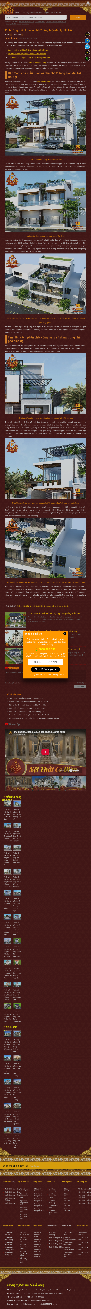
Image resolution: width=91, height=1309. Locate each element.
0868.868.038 (46, 649)
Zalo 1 (87, 47)
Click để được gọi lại (45, 669)
